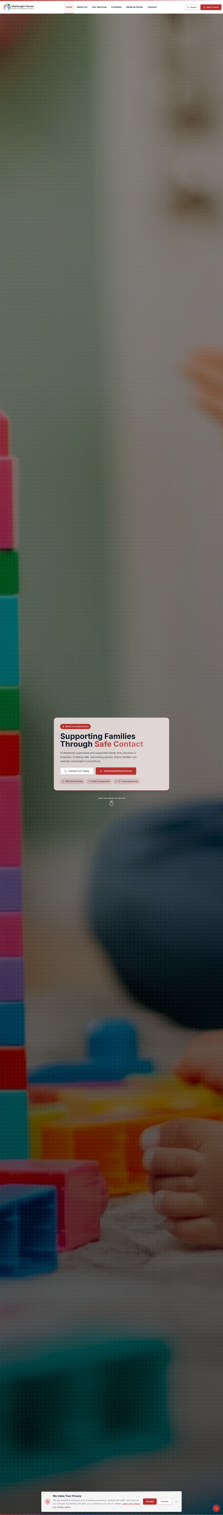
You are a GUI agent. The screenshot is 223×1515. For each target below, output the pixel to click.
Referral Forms (134, 7)
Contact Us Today (79, 771)
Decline (164, 1501)
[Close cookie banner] (176, 1501)
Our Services (99, 7)
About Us (82, 7)
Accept (150, 1501)
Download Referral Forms (118, 771)
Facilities (116, 7)
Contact (152, 7)
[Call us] (216, 1508)
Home (69, 7)
